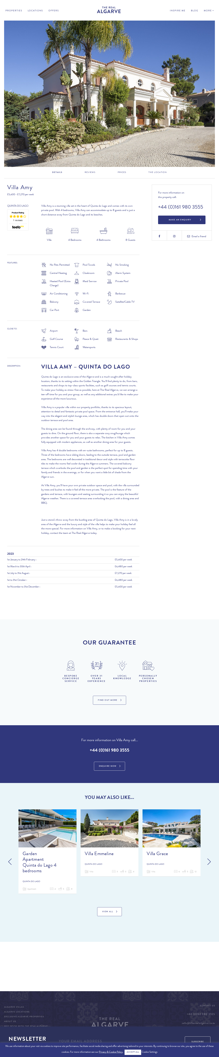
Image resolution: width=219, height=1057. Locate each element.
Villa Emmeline (99, 854)
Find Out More (107, 700)
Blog (194, 11)
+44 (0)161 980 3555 (180, 207)
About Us (10, 1022)
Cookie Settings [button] (149, 1052)
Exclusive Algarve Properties (24, 1017)
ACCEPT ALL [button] (133, 1052)
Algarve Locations (16, 1012)
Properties (13, 11)
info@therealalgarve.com (198, 1023)
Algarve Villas (14, 1007)
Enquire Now (108, 766)
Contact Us (207, 1006)
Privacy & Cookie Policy (111, 1052)
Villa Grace (157, 854)
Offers (53, 11)
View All (107, 912)
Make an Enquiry (180, 220)
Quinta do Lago (17, 206)
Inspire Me (178, 11)
